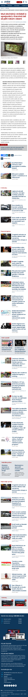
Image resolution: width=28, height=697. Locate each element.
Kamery (4, 598)
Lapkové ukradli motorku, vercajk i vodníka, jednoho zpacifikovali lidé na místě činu (19, 194)
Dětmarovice (19, 290)
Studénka (18, 266)
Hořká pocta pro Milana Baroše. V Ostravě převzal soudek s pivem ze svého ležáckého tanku (18, 300)
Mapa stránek (4, 695)
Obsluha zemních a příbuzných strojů (5, 468)
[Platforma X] (9, 686)
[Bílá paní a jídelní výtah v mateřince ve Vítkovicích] (6, 176)
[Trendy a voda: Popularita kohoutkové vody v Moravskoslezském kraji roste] (6, 563)
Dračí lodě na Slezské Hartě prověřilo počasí (19, 526)
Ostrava (9, 5)
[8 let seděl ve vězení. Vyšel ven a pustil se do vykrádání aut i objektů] (6, 220)
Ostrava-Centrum (23, 367)
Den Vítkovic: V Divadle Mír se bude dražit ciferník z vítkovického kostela (19, 588)
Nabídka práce (6, 462)
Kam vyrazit (5, 338)
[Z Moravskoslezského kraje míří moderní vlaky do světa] (6, 537)
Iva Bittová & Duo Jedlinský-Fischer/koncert (20, 349)
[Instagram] (7, 686)
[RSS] (14, 686)
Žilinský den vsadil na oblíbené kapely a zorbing (19, 374)
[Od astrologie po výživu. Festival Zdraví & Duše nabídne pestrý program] (6, 439)
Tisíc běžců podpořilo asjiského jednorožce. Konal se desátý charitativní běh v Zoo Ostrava (19, 412)
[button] (14, 158)
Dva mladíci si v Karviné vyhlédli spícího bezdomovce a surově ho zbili (19, 208)
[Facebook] (5, 686)
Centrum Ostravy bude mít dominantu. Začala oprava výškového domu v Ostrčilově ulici (19, 362)
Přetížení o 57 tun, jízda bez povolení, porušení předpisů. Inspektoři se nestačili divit (18, 385)
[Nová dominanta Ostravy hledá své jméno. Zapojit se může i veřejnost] (6, 452)
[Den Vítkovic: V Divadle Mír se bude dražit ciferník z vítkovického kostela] (6, 587)
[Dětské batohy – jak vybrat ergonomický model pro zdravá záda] (6, 576)
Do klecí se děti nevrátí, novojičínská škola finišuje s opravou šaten (19, 398)
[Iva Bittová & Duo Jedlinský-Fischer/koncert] (20, 343)
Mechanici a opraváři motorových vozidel (19, 468)
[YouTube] (16, 686)
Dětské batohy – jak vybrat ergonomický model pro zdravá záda (19, 576)
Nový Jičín (18, 377)
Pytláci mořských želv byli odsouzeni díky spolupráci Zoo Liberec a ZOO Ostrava (12, 148)
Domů (2, 8)
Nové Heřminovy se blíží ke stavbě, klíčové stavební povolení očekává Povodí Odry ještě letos (18, 550)
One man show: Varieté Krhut (7, 349)
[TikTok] (11, 686)
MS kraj (3, 5)
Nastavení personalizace (5, 694)
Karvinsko (16, 5)
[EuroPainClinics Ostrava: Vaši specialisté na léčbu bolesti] (6, 165)
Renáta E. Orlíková (15, 520)
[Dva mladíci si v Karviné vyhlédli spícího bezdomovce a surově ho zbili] (6, 207)
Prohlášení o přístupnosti (15, 694)
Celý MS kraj (21, 199)
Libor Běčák (23, 22)
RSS (25, 694)
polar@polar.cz (7, 674)
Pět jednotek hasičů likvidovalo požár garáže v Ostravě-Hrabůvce (19, 273)
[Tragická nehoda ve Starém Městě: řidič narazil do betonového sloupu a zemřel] (6, 236)
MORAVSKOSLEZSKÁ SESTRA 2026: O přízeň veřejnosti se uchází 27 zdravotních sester (19, 314)
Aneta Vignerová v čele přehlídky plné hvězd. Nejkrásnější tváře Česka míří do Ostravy (19, 327)
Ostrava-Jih (19, 277)
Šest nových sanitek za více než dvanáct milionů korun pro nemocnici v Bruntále (19, 514)
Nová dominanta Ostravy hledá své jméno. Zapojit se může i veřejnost (18, 453)
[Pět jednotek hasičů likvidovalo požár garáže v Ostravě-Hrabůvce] (6, 273)
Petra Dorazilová (23, 266)
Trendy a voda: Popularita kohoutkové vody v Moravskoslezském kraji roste (18, 564)
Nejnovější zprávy (6, 482)
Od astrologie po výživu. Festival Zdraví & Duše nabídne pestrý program (18, 440)
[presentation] (2, 51)
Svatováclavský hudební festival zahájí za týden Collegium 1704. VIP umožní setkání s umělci (18, 427)
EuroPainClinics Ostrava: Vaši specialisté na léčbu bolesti (19, 165)
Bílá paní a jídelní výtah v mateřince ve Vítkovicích (19, 175)
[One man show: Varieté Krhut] (7, 343)
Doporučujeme (6, 231)
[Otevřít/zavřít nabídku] (2, 2)
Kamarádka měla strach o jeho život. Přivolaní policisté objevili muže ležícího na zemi (19, 251)
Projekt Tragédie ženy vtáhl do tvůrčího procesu (18, 263)
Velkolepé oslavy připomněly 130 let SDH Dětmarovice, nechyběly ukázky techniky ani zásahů (19, 285)
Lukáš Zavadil (23, 243)
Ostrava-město (22, 256)
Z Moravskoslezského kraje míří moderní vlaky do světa (19, 536)
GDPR (22, 694)
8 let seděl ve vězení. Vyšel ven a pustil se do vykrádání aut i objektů (19, 220)
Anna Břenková (14, 257)
